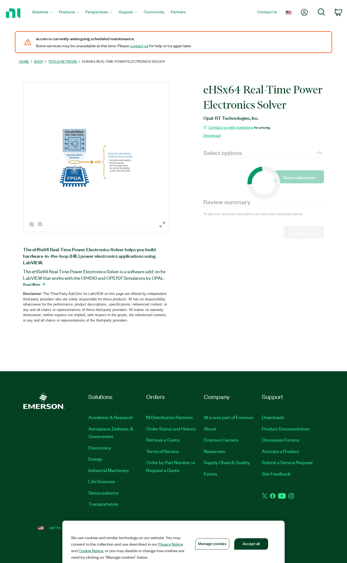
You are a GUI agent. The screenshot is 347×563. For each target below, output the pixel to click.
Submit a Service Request (287, 462)
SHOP (38, 61)
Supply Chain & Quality (227, 462)
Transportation (103, 504)
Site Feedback (276, 474)
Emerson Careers (221, 440)
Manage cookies (212, 544)
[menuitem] (42, 13)
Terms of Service (162, 451)
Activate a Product (280, 451)
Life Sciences (101, 481)
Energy (95, 459)
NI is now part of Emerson (228, 417)
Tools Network (62, 61)
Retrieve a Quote (162, 440)
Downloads (273, 417)
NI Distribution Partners (169, 417)
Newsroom (214, 451)
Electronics (99, 448)
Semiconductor (103, 493)
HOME (24, 61)
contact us (139, 45)
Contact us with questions (230, 127)
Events (210, 474)
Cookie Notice (91, 550)
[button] (97, 158)
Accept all (251, 544)
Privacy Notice (170, 544)
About (210, 429)
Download (212, 135)
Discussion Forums (280, 440)
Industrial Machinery (108, 470)
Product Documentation (286, 429)
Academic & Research (110, 417)
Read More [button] (31, 284)
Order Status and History (171, 429)
